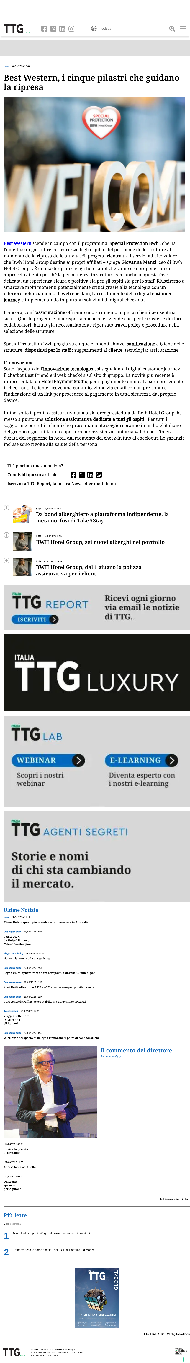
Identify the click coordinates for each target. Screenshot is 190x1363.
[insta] (70, 28)
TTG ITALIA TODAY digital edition (167, 1334)
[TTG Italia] (17, 28)
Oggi (6, 1224)
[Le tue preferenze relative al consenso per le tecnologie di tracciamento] (183, 1359)
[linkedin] (61, 28)
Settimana (15, 1224)
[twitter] (52, 28)
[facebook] (43, 28)
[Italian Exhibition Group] (181, 1351)
